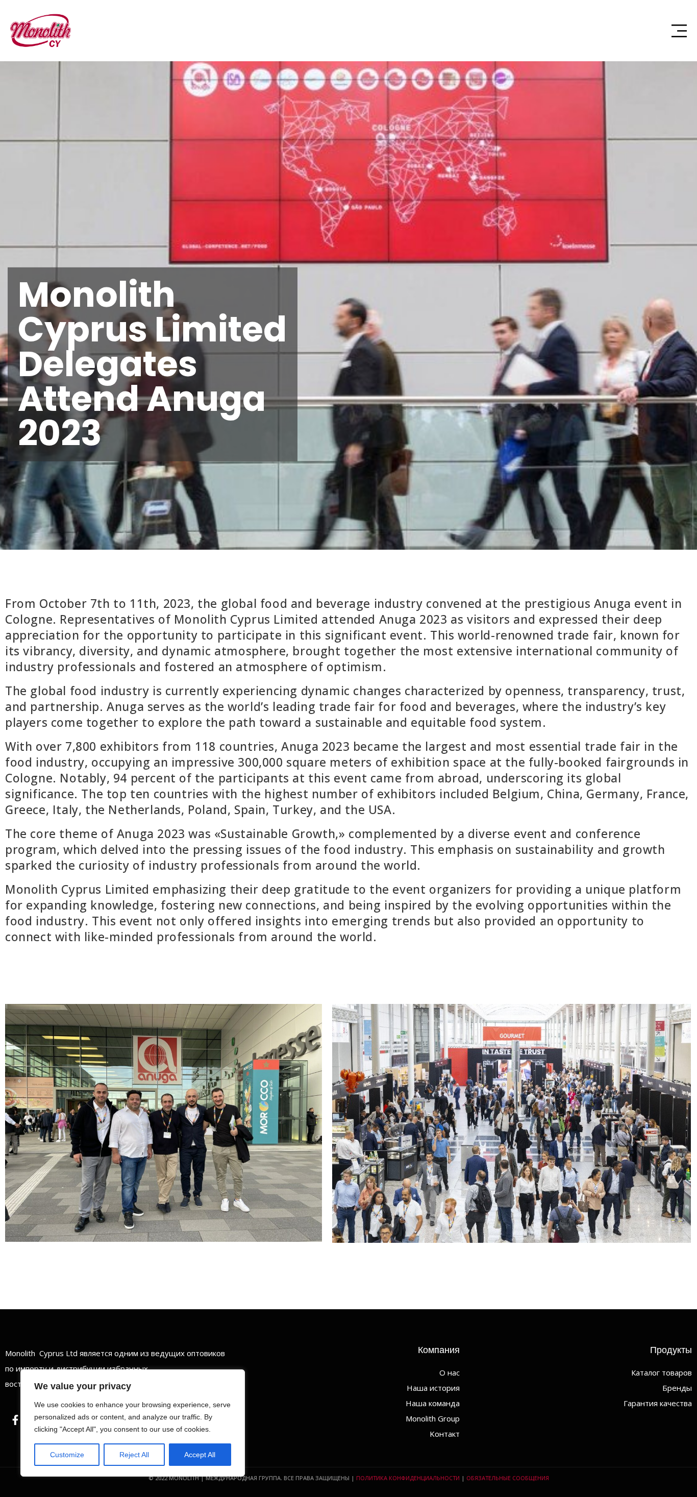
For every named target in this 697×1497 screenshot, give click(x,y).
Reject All (134, 1455)
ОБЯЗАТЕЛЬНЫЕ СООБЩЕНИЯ (507, 1478)
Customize (67, 1455)
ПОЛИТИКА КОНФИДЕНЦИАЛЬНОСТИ (408, 1478)
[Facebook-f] (15, 1420)
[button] (679, 30)
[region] (132, 1423)
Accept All (199, 1455)
